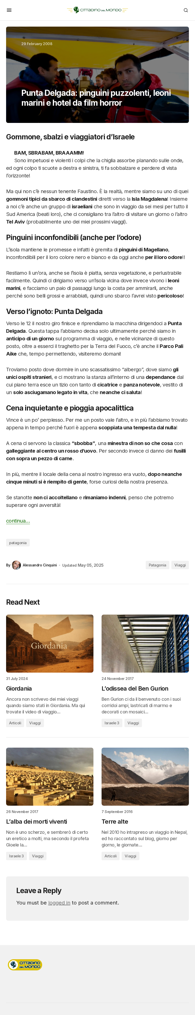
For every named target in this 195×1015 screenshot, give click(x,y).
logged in (59, 903)
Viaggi (180, 565)
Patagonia (157, 565)
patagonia (18, 542)
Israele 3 (112, 723)
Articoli (15, 723)
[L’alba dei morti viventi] (49, 777)
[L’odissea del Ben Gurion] (145, 644)
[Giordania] (49, 644)
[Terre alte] (145, 777)
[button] (9, 10)
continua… (18, 521)
